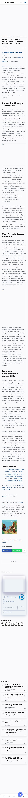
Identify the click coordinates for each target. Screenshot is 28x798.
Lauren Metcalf (7, 733)
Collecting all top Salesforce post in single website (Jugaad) (14, 713)
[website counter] (14, 624)
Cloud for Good (6, 489)
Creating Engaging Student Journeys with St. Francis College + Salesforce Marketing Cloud (14, 480)
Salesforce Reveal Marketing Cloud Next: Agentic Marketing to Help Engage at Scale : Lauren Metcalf (15, 731)
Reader (6, 46)
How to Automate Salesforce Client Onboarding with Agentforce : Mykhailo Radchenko (15, 696)
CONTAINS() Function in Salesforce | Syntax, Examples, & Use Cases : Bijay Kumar (14, 749)
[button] (2, 2)
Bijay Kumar (7, 742)
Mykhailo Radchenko (8, 699)
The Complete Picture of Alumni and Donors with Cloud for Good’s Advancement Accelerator (14, 471)
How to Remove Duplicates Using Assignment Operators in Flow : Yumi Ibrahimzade (14, 686)
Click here (4, 497)
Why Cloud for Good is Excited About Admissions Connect (12, 541)
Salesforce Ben (12, 707)
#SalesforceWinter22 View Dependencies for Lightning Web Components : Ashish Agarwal (13, 759)
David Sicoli (12, 539)
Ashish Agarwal (7, 761)
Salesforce (19, 539)
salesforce (11, 752)
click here (4, 61)
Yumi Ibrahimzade (12, 689)
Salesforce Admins (12, 715)
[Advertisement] (14, 19)
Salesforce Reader (10, 2)
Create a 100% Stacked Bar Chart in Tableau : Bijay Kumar (14, 739)
